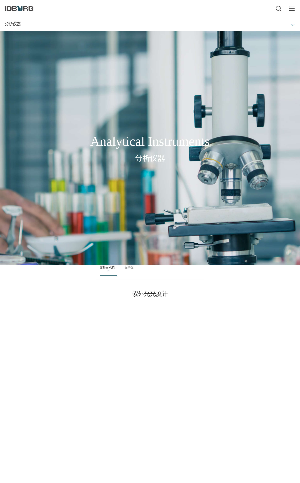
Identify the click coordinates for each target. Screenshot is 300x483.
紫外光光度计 (112, 268)
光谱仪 (138, 268)
